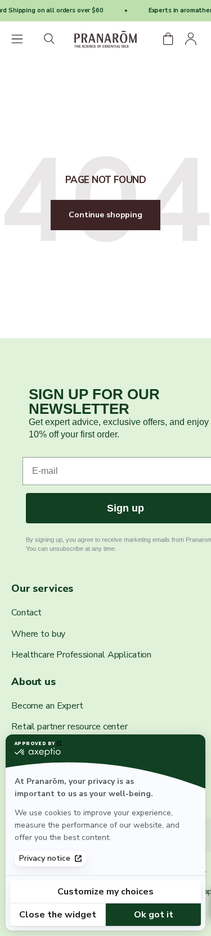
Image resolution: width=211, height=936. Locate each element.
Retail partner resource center (69, 726)
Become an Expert (47, 706)
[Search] (49, 39)
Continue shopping (105, 214)
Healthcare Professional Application (81, 655)
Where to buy (38, 634)
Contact (26, 612)
